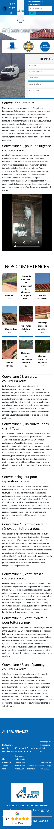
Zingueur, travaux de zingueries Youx (6, 764)
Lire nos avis (17, 823)
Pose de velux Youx (32, 750)
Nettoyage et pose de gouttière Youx (8, 748)
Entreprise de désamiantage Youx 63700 (45, 765)
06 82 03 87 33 (12, 9)
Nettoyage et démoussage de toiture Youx (45, 747)
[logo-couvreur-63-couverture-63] (20, 11)
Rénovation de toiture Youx (21, 750)
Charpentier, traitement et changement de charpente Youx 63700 (20, 762)
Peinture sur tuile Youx (32, 767)
